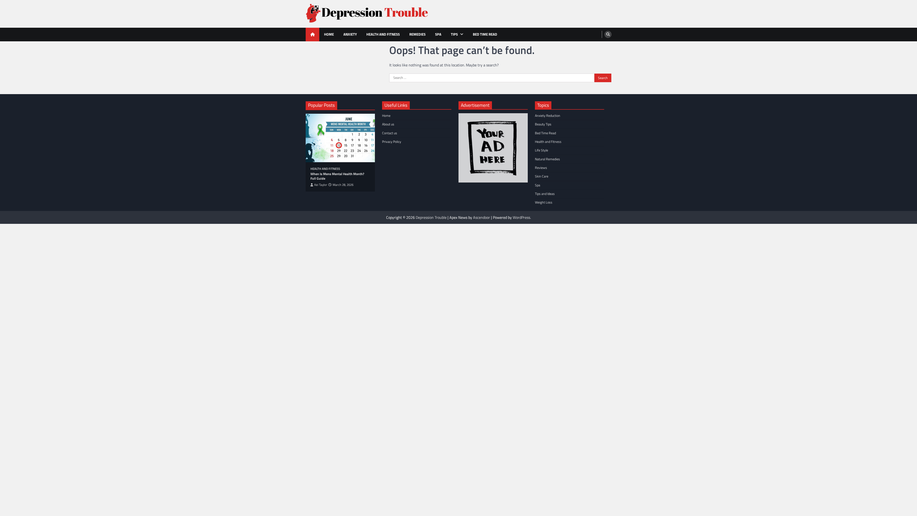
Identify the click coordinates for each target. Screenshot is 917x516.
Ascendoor (481, 217)
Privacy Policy (391, 141)
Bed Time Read (485, 34)
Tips (454, 34)
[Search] (608, 34)
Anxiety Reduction (547, 115)
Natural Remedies (547, 159)
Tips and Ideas (545, 193)
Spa (438, 34)
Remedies (417, 34)
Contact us (389, 133)
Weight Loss (543, 202)
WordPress (521, 217)
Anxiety (350, 34)
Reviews (541, 167)
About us (388, 124)
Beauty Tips (543, 124)
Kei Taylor (320, 185)
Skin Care (541, 176)
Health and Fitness (383, 34)
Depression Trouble (431, 217)
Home (329, 34)
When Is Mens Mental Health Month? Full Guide (337, 176)
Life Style (541, 150)
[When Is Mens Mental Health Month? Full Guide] (340, 138)
